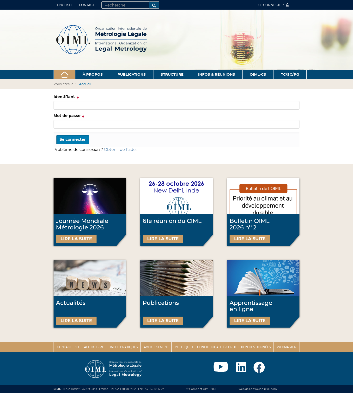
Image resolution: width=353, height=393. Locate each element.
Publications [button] (131, 74)
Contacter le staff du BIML (80, 347)
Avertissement (156, 347)
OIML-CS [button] (258, 74)
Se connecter (271, 5)
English (64, 5)
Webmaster (286, 347)
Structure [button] (172, 74)
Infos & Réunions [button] (216, 74)
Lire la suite (76, 238)
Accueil (85, 84)
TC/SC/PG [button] (290, 74)
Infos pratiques (124, 347)
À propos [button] (93, 74)
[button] (64, 74)
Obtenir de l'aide (120, 149)
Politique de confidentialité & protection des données (223, 347)
